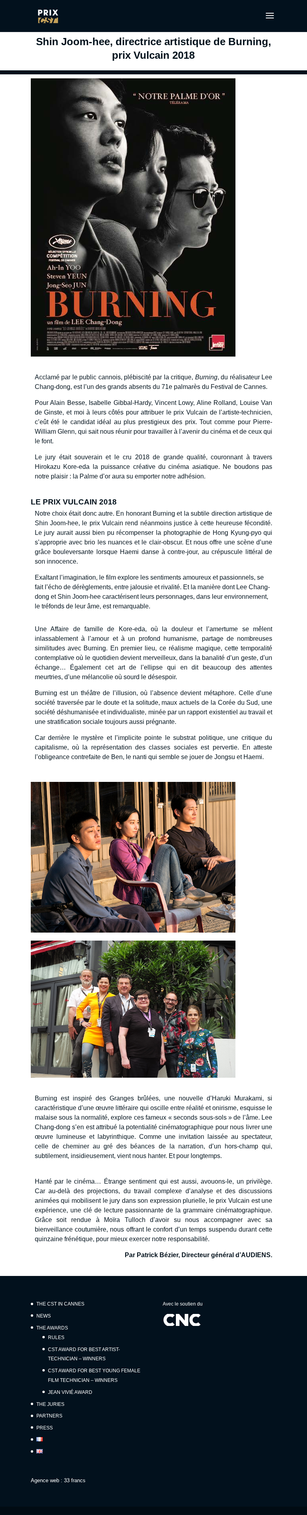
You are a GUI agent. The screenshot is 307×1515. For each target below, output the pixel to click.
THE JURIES (50, 1404)
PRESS (44, 1428)
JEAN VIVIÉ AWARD (70, 1392)
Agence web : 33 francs (58, 1480)
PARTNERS (49, 1416)
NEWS (43, 1316)
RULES (56, 1337)
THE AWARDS (52, 1328)
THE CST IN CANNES (60, 1304)
